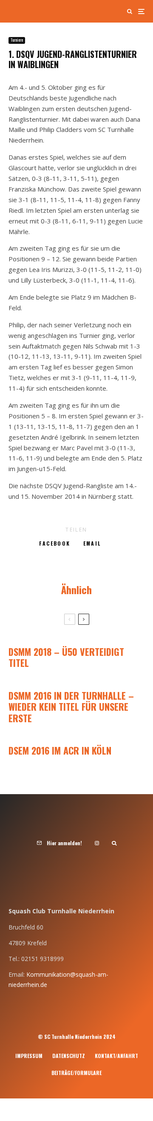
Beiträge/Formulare (76, 1072)
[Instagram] (96, 843)
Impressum (28, 1055)
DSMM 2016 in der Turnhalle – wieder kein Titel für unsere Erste (71, 707)
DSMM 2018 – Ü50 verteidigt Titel (66, 657)
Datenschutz (68, 1055)
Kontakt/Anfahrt (116, 1055)
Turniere (17, 40)
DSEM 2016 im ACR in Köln (59, 750)
